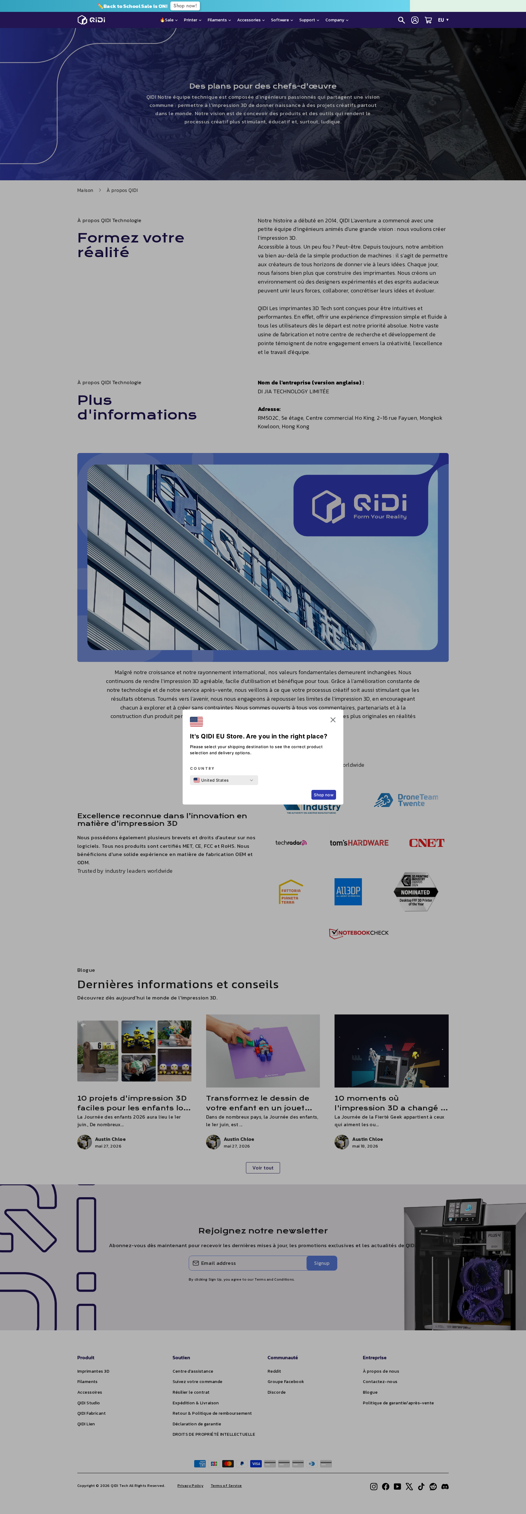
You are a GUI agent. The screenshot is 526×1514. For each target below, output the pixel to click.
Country (202, 768)
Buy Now (294, 6)
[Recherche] (401, 20)
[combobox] (211, 780)
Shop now (324, 794)
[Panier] (428, 20)
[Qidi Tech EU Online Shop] (93, 20)
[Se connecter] (415, 20)
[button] (333, 721)
